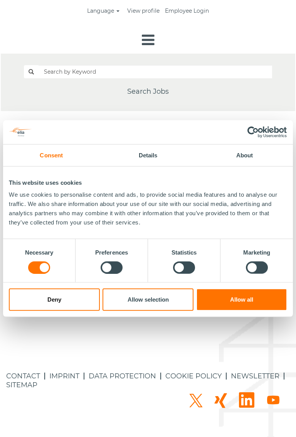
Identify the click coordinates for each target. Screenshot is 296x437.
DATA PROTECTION (122, 376)
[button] (148, 40)
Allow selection (148, 299)
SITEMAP (21, 385)
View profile (143, 10)
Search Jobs (148, 91)
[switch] (112, 267)
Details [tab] (148, 155)
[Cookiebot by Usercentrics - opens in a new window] (253, 132)
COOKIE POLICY (193, 376)
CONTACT (23, 376)
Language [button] (101, 10)
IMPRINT (64, 376)
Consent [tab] (51, 155)
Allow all (241, 299)
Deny (54, 299)
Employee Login (187, 10)
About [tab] (244, 155)
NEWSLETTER (255, 376)
